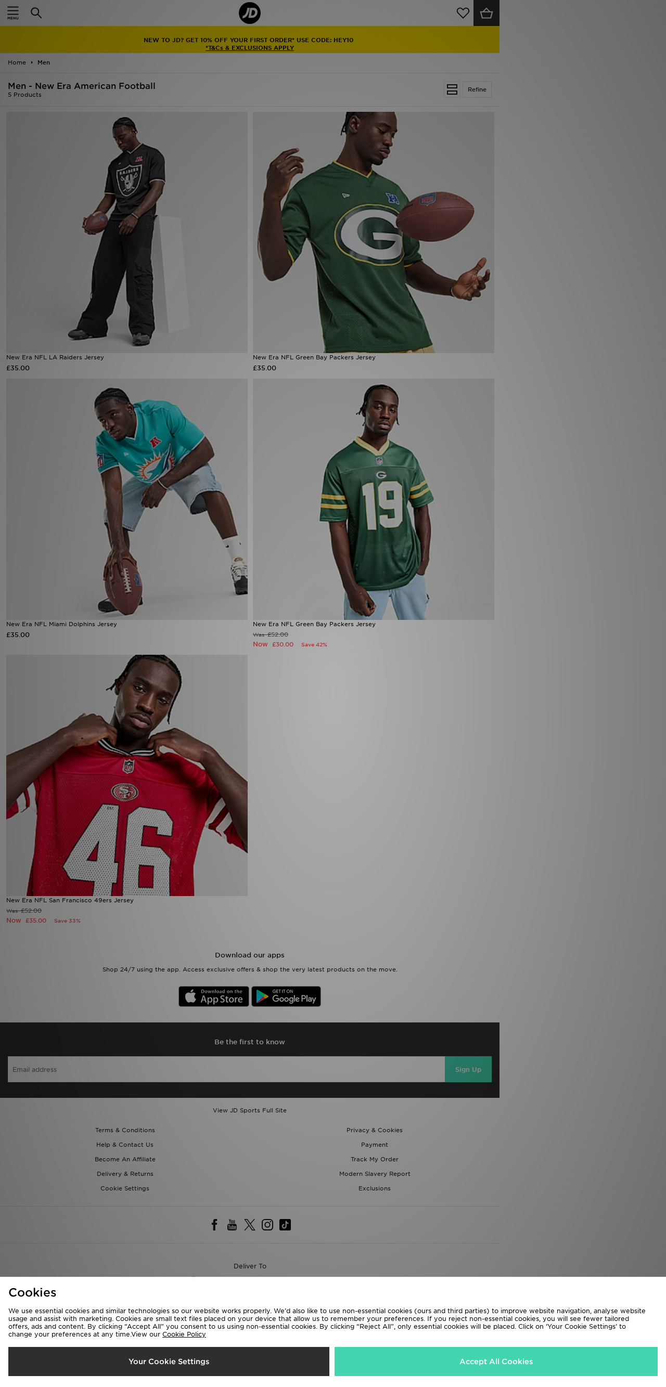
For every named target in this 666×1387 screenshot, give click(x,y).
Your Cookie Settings (169, 1361)
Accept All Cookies (496, 1361)
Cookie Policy (184, 1334)
